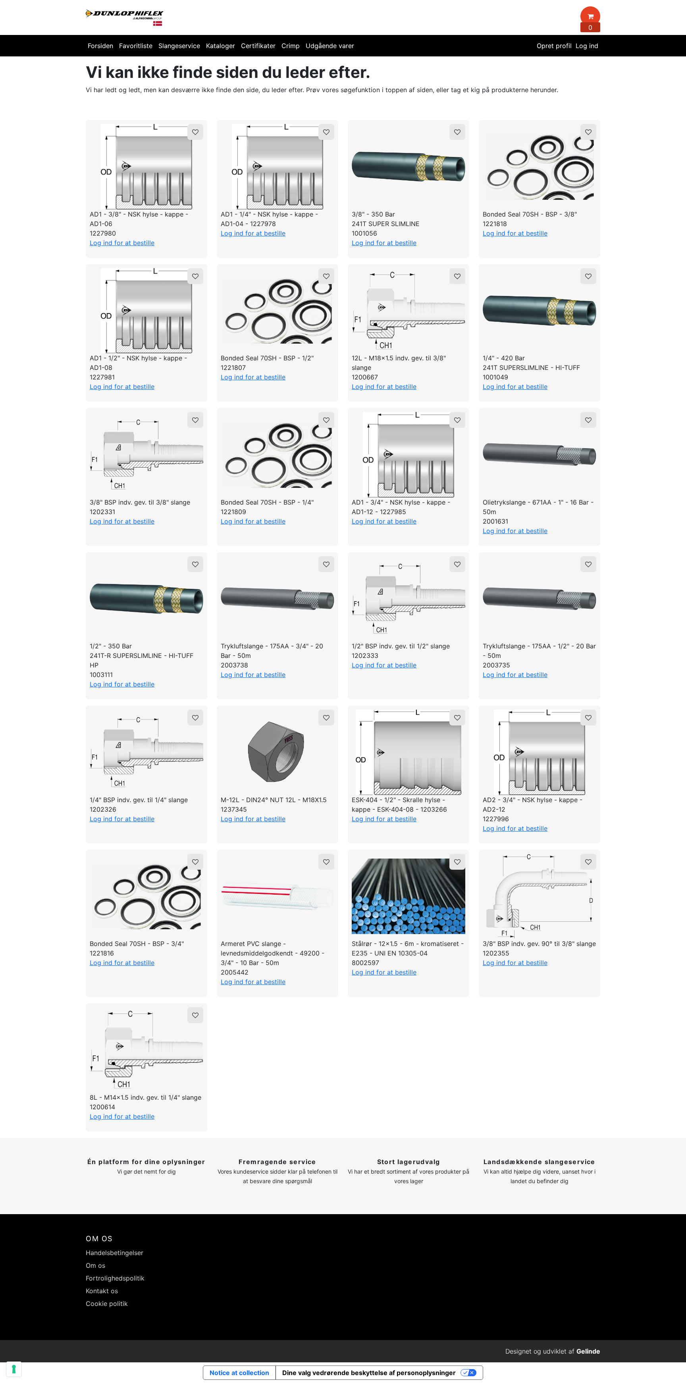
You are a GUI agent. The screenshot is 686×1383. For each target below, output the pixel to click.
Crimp (290, 46)
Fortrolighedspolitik (115, 1278)
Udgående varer (330, 46)
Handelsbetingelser (114, 1253)
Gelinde (588, 1351)
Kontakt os (102, 1291)
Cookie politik (107, 1304)
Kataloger (220, 46)
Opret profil (554, 46)
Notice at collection (239, 1373)
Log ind (587, 46)
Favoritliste (135, 46)
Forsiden (100, 46)
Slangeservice (179, 46)
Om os (95, 1265)
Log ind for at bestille (122, 243)
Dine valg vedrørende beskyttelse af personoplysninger (369, 1373)
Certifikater (258, 46)
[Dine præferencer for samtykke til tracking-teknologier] (13, 1369)
